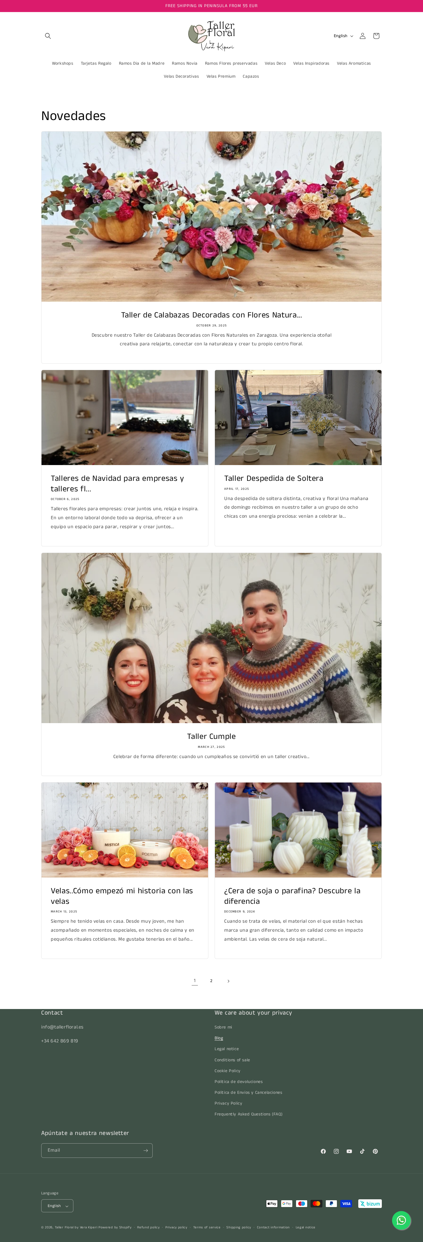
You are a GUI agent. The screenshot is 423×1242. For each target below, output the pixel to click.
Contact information (273, 1227)
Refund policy (148, 1227)
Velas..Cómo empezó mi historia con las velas (122, 896)
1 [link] (195, 980)
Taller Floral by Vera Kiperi (76, 1227)
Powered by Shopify (115, 1227)
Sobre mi (223, 1027)
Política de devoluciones (239, 1082)
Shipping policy (238, 1227)
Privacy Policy (228, 1104)
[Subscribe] (145, 1150)
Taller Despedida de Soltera (274, 478)
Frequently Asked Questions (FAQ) (248, 1114)
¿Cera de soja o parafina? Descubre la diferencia (292, 896)
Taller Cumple (211, 736)
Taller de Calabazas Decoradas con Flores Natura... (211, 315)
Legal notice (227, 1049)
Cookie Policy (228, 1071)
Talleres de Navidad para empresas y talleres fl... (117, 483)
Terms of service (207, 1227)
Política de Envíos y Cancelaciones (248, 1092)
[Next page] (228, 981)
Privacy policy (176, 1227)
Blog (219, 1038)
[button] (48, 36)
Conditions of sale (232, 1060)
